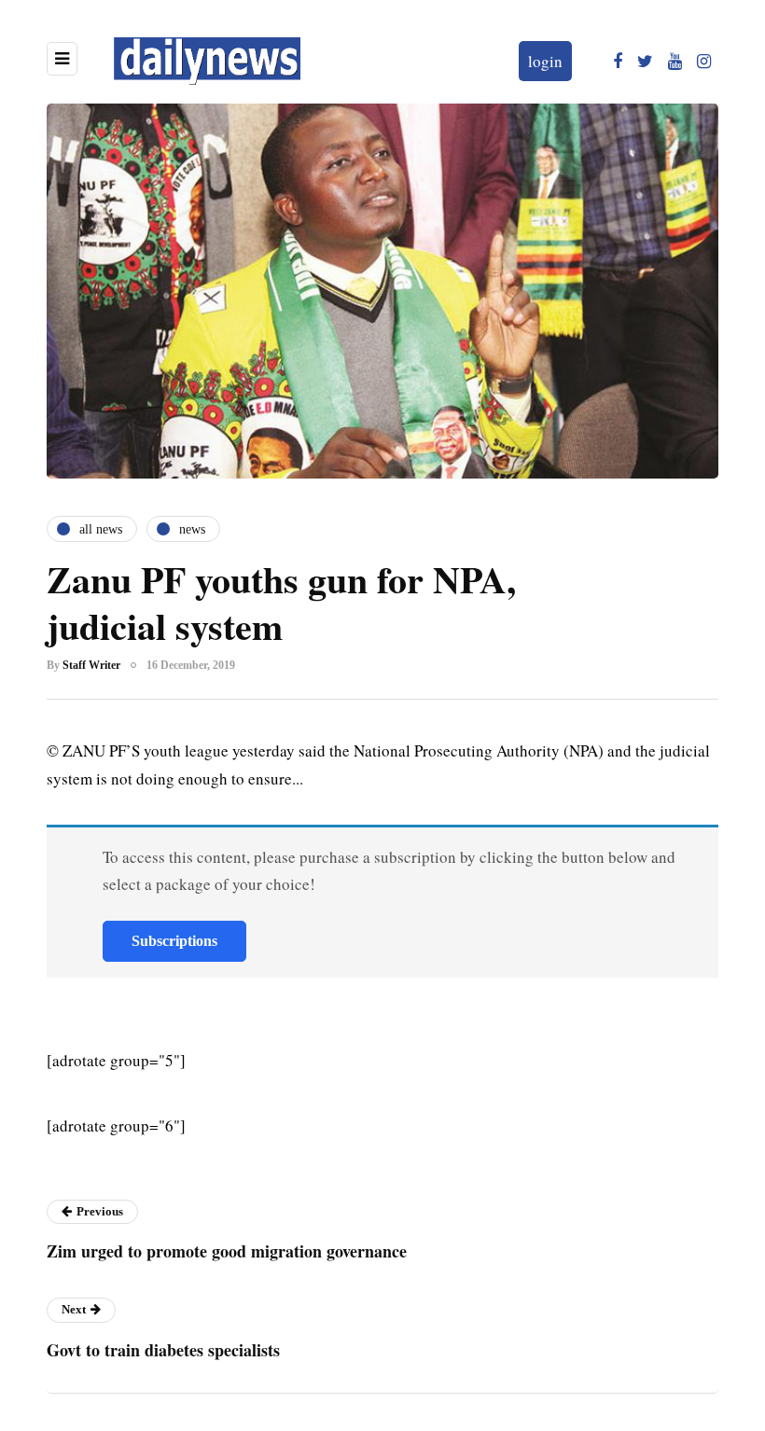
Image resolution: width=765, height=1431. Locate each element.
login (545, 61)
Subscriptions (174, 941)
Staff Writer (91, 665)
